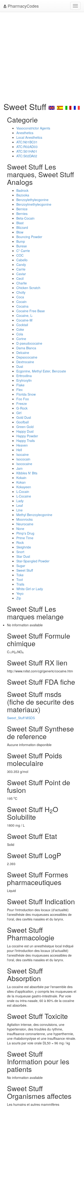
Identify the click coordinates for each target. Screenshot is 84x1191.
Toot (19, 579)
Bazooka (22, 195)
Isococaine (24, 463)
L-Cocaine (23, 496)
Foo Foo (22, 399)
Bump (20, 241)
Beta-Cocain (25, 218)
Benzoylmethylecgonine (33, 204)
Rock (20, 542)
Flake (20, 385)
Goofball (22, 422)
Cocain (21, 301)
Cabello (22, 260)
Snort (20, 551)
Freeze (21, 403)
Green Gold (25, 426)
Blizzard (22, 227)
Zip (18, 598)
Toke (20, 575)
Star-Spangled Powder (32, 561)
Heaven (22, 445)
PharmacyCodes (23, 6)
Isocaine (22, 454)
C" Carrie (23, 250)
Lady (20, 500)
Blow (19, 232)
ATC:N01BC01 (27, 142)
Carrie (20, 269)
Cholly (20, 292)
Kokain (21, 477)
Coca (20, 297)
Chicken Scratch (28, 287)
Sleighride (23, 547)
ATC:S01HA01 (26, 151)
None (20, 528)
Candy (21, 264)
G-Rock (22, 408)
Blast (20, 223)
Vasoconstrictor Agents (33, 128)
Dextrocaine (25, 361)
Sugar (20, 565)
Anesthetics (24, 132)
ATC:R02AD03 (27, 146)
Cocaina (22, 306)
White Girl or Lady (29, 588)
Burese (21, 246)
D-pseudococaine (29, 343)
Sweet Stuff (24, 570)
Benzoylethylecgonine (32, 199)
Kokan (21, 482)
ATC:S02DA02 (26, 156)
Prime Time (24, 538)
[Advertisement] (42, 55)
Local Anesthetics (29, 137)
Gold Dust (23, 417)
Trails (20, 584)
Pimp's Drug (25, 533)
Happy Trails (25, 440)
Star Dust (23, 556)
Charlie (21, 283)
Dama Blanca (26, 348)
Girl (18, 412)
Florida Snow (26, 394)
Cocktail (22, 324)
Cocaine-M (24, 320)
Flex (19, 389)
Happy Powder (27, 436)
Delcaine (22, 352)
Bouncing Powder (29, 236)
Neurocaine (24, 524)
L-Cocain (22, 491)
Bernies (22, 213)
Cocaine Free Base (30, 311)
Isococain (23, 459)
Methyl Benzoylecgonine (34, 514)
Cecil (20, 278)
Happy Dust (25, 431)
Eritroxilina (24, 375)
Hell (19, 449)
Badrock (22, 190)
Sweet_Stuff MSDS (21, 717)
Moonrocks (24, 519)
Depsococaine (26, 357)
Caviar (21, 273)
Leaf (19, 505)
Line (19, 510)
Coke (20, 329)
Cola (19, 334)
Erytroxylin (24, 380)
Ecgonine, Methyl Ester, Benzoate (41, 371)
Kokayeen (23, 487)
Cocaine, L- (24, 315)
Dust (19, 366)
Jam (19, 468)
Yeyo (20, 593)
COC (20, 255)
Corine (21, 338)
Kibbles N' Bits (26, 473)
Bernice (22, 209)
